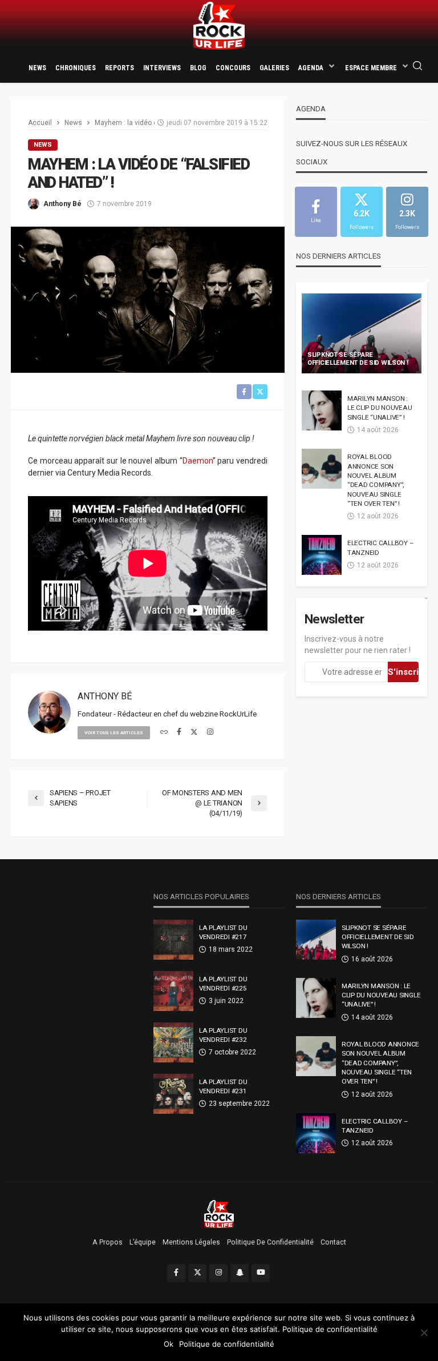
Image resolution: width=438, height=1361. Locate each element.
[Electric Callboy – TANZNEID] (322, 555)
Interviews (162, 68)
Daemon (197, 460)
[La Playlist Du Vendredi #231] (173, 1094)
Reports (119, 68)
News (37, 68)
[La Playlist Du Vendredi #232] (173, 1042)
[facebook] (179, 732)
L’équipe (142, 1242)
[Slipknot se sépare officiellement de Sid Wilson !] (361, 333)
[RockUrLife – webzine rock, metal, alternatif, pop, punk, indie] (219, 1213)
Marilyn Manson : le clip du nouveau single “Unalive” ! (379, 407)
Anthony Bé (62, 204)
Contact (333, 1242)
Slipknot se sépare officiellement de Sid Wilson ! (357, 359)
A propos (107, 1242)
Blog (198, 68)
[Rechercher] (417, 66)
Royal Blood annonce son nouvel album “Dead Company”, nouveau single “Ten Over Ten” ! (375, 480)
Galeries (274, 68)
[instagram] (210, 732)
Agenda (310, 68)
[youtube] (261, 1273)
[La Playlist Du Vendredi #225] (173, 991)
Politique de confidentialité (270, 1242)
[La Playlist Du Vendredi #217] (173, 940)
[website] (164, 732)
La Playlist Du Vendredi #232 (223, 1035)
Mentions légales (191, 1242)
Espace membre (371, 68)
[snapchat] (239, 1273)
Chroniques (75, 68)
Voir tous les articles (113, 732)
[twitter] (194, 732)
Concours (233, 68)
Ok (168, 1343)
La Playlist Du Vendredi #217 (223, 932)
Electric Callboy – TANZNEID (380, 547)
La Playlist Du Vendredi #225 (223, 983)
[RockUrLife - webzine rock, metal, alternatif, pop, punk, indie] (219, 26)
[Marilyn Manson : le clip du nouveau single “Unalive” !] (322, 410)
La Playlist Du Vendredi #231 (223, 1086)
